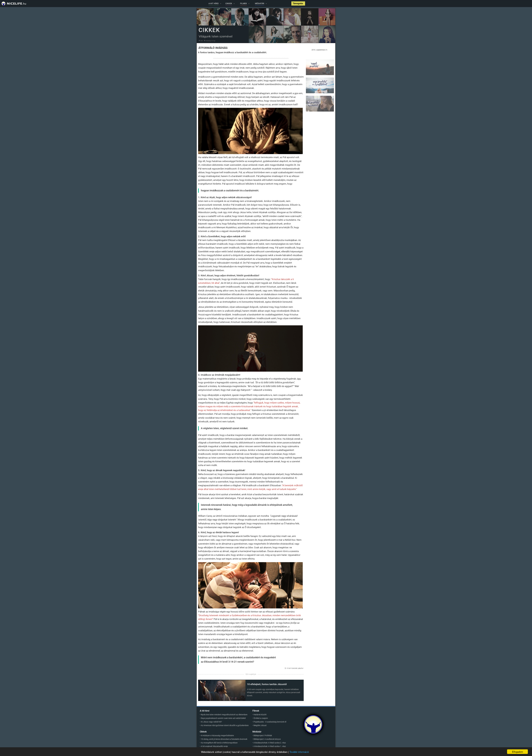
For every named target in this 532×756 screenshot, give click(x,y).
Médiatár (256, 731)
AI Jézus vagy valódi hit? (211, 722)
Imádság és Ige (210, 40)
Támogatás (298, 3)
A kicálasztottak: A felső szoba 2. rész (270, 743)
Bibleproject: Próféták (263, 735)
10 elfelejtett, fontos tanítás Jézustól (267, 684)
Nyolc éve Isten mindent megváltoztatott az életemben (224, 714)
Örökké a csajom (261, 718)
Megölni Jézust (260, 725)
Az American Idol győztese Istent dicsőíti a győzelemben (225, 725)
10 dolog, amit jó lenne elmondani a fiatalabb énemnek (224, 739)
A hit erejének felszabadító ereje (214, 746)
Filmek (255, 710)
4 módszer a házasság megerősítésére (217, 735)
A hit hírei (204, 710)
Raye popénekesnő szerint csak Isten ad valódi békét (223, 718)
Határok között (260, 714)
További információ (299, 752)
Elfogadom (517, 751)
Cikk (201, 40)
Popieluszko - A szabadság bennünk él (270, 722)
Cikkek (203, 731)
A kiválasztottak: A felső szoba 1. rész (270, 746)
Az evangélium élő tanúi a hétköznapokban (219, 743)
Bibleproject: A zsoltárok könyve (267, 739)
